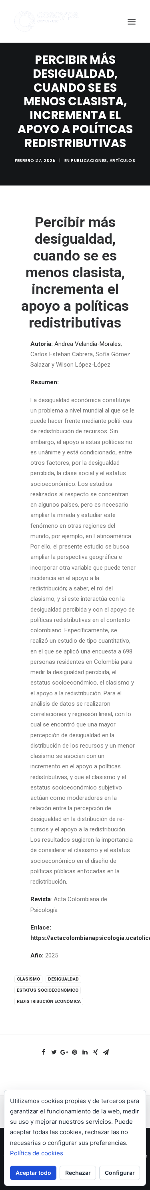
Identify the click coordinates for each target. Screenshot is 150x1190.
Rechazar (78, 1172)
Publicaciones (89, 161)
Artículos (123, 161)
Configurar (120, 1172)
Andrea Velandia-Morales (87, 343)
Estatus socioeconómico (47, 990)
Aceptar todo (33, 1172)
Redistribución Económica (49, 1001)
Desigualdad (63, 979)
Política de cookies (36, 1153)
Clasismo (28, 979)
